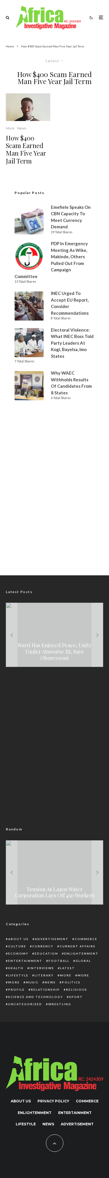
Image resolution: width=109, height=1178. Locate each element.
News (21, 128)
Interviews (42, 968)
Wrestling (59, 1004)
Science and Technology (35, 997)
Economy (18, 953)
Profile (16, 989)
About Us (18, 939)
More (10, 128)
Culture (17, 946)
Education (46, 953)
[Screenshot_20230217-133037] (28, 107)
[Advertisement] (54, 504)
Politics (71, 982)
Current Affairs (78, 946)
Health (16, 968)
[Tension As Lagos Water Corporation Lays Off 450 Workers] (54, 872)
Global (83, 960)
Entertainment (25, 960)
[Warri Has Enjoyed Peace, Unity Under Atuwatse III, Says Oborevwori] (54, 635)
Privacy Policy (53, 1101)
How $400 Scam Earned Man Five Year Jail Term (26, 149)
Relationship (45, 989)
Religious (76, 989)
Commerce (86, 939)
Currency (42, 946)
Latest (67, 968)
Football (59, 960)
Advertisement (52, 939)
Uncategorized (25, 1004)
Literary (44, 975)
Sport (76, 997)
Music (32, 982)
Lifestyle (18, 975)
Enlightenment (81, 953)
